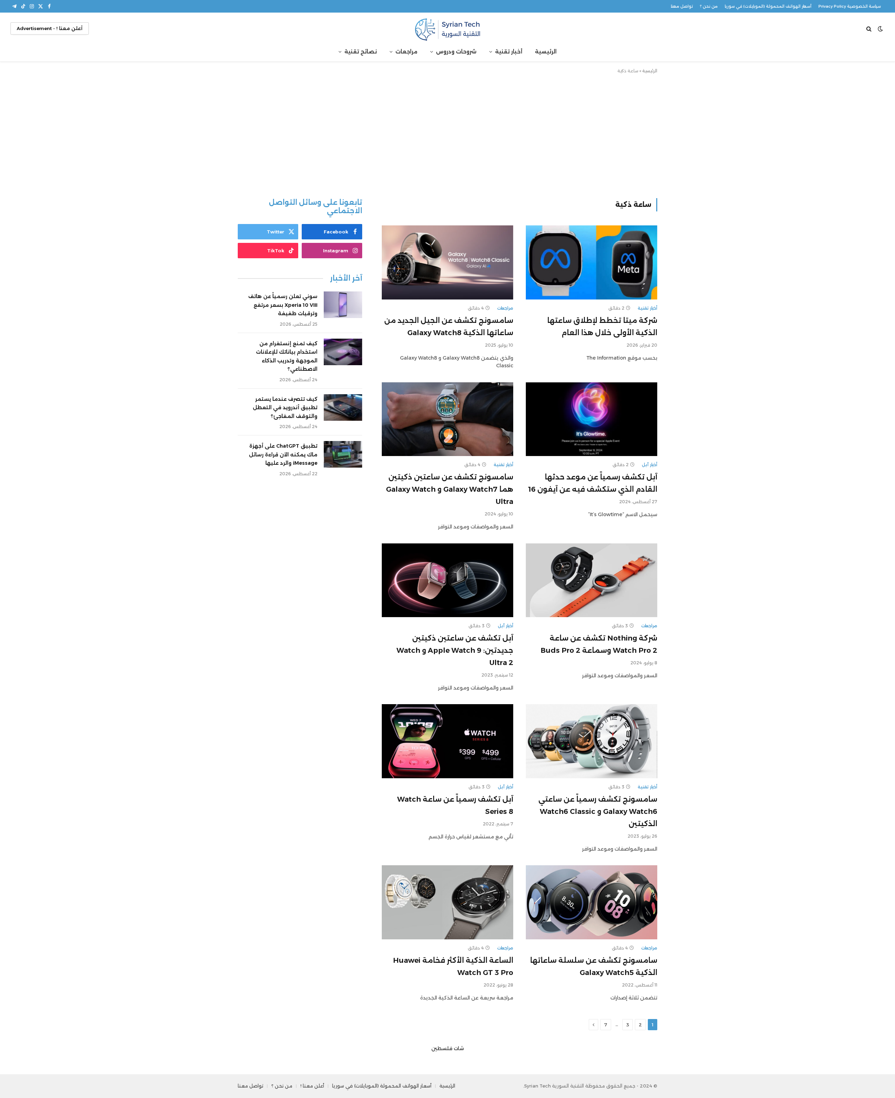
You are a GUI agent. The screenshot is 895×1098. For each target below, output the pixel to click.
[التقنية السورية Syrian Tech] (447, 28)
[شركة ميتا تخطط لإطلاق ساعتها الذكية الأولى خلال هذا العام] (591, 262)
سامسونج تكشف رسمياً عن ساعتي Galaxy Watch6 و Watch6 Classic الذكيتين (597, 811)
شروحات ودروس (456, 51)
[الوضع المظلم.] (880, 28)
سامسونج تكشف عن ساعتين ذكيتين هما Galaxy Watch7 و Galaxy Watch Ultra (449, 489)
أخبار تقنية (508, 51)
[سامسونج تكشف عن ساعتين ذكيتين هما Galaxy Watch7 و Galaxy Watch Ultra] (447, 419)
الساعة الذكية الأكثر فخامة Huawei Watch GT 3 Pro (453, 966)
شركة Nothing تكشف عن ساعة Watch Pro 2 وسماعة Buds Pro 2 (598, 644)
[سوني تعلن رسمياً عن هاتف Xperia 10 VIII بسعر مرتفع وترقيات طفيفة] (343, 304)
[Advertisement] (447, 134)
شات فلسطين (447, 1048)
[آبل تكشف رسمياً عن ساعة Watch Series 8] (447, 741)
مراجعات (406, 51)
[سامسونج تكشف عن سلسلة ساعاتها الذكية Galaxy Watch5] (591, 902)
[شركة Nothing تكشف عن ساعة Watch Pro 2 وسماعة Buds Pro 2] (591, 580)
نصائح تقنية (360, 51)
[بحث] (869, 28)
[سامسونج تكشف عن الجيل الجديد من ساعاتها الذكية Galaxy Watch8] (447, 262)
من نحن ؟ (709, 6)
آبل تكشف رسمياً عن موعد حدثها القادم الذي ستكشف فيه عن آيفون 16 (592, 483)
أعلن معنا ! (312, 1086)
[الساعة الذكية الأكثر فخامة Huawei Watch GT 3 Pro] (447, 902)
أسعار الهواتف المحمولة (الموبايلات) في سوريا (768, 6)
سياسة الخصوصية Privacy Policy (849, 6)
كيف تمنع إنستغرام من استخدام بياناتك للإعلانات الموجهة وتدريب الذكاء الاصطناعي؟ (286, 356)
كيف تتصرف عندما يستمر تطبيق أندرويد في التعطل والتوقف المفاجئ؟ (285, 407)
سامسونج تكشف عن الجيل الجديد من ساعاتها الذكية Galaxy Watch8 (448, 326)
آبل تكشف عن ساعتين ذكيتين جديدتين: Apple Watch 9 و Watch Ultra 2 (454, 650)
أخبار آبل (649, 464)
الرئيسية (546, 51)
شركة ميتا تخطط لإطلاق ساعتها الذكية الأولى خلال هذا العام (602, 326)
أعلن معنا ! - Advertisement (50, 28)
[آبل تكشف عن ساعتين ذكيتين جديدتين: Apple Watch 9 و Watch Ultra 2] (447, 580)
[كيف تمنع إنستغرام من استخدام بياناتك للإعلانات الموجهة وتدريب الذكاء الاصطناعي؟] (343, 352)
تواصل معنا (682, 6)
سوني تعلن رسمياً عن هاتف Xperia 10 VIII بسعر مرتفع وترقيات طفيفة (282, 305)
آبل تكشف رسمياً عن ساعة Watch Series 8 (455, 805)
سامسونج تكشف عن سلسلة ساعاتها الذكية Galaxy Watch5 (593, 966)
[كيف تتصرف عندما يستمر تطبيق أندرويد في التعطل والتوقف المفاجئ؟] (343, 407)
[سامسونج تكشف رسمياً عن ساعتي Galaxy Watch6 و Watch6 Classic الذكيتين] (591, 741)
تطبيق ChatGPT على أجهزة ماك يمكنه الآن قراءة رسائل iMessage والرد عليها (283, 454)
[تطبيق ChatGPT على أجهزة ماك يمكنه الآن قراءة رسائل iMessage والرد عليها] (343, 454)
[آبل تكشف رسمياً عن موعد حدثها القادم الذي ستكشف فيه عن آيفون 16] (591, 419)
